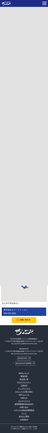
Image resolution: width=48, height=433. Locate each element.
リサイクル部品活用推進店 (24, 410)
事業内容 (24, 376)
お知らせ (24, 398)
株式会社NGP (22, 358)
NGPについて (24, 373)
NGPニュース (24, 395)
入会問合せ (24, 419)
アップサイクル (24, 389)
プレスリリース (24, 401)
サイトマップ (14, 426)
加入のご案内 (24, 416)
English (35, 426)
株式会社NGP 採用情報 (24, 363)
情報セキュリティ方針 (25, 426)
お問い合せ (24, 407)
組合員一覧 (24, 379)
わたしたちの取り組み (24, 392)
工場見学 (24, 385)
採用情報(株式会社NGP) (24, 404)
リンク (24, 413)
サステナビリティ (24, 382)
